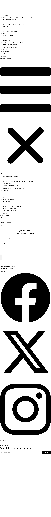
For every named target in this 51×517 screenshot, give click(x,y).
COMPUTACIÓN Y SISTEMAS (9, 19)
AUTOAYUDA (5, 15)
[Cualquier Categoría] (25, 247)
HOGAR (4, 33)
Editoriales (4, 54)
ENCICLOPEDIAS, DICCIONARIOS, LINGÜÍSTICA (13, 24)
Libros (2, 10)
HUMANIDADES (6, 38)
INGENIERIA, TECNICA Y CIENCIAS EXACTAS (13, 42)
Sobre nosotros (5, 51)
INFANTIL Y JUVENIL (7, 40)
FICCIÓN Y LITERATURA (8, 29)
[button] (25, 116)
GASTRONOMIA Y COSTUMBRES (10, 31)
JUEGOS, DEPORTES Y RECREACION (11, 44)
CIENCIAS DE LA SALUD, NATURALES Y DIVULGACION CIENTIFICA (18, 17)
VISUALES (5, 49)
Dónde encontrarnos (6, 58)
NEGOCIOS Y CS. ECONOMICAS (10, 47)
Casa (18, 233)
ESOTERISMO (6, 26)
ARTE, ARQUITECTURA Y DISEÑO (10, 13)
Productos (23, 233)
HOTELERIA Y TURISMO (8, 35)
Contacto (3, 56)
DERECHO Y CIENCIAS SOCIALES (10, 22)
